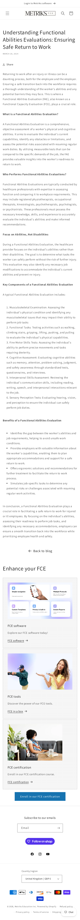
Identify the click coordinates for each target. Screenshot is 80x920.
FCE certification (18, 782)
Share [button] (10, 64)
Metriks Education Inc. (26, 906)
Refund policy (66, 906)
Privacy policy (23, 912)
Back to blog (42, 551)
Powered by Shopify (46, 906)
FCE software (16, 640)
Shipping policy (60, 912)
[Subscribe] (59, 828)
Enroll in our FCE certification (40, 796)
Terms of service (41, 912)
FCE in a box (15, 711)
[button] (7, 13)
